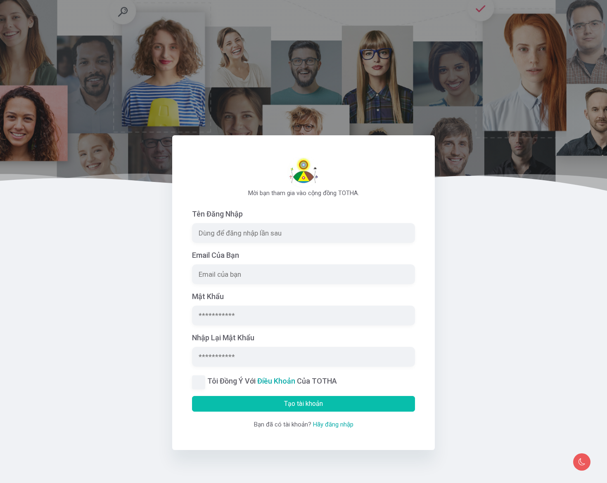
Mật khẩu (208, 296)
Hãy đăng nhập (333, 424)
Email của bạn (215, 255)
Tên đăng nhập (217, 214)
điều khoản (276, 381)
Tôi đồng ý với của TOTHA (272, 381)
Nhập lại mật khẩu (223, 337)
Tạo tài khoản (303, 404)
